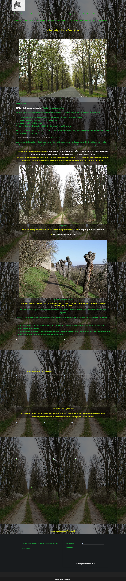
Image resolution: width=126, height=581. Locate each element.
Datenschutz (70, 543)
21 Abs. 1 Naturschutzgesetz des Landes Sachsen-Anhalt (34, 137)
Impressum (69, 547)
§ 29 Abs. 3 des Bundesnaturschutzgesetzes (28, 108)
